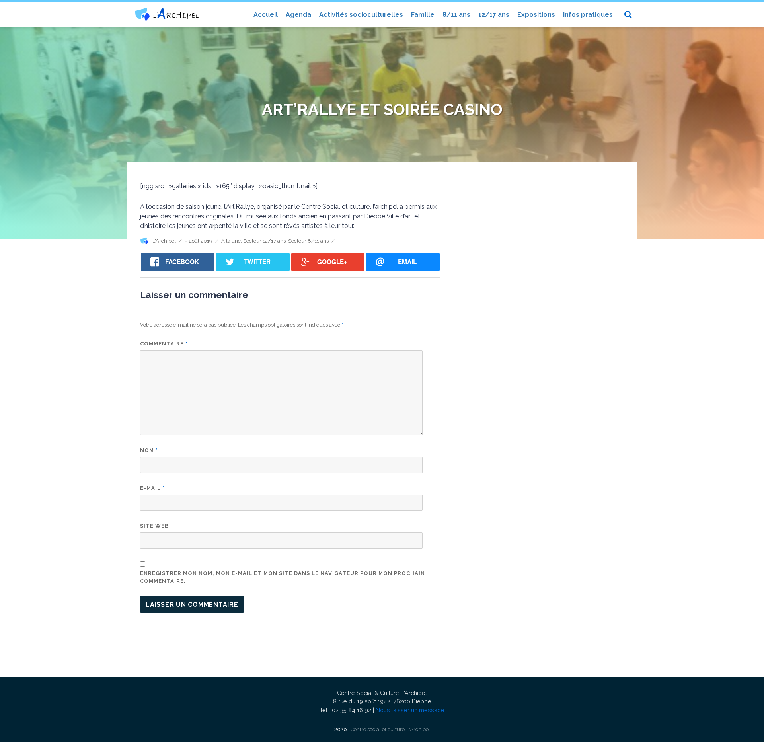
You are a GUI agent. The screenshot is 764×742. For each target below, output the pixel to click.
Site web (154, 526)
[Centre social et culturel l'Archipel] (167, 14)
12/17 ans (493, 14)
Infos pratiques (588, 14)
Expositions (536, 14)
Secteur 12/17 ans (264, 241)
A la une (231, 241)
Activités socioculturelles (361, 14)
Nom (149, 450)
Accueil (265, 14)
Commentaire (164, 344)
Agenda (298, 14)
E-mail (152, 488)
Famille (423, 14)
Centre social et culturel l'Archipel (390, 729)
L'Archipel (164, 241)
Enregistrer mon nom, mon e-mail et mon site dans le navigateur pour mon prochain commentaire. (282, 577)
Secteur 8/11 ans (308, 241)
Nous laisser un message (410, 710)
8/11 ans (456, 14)
